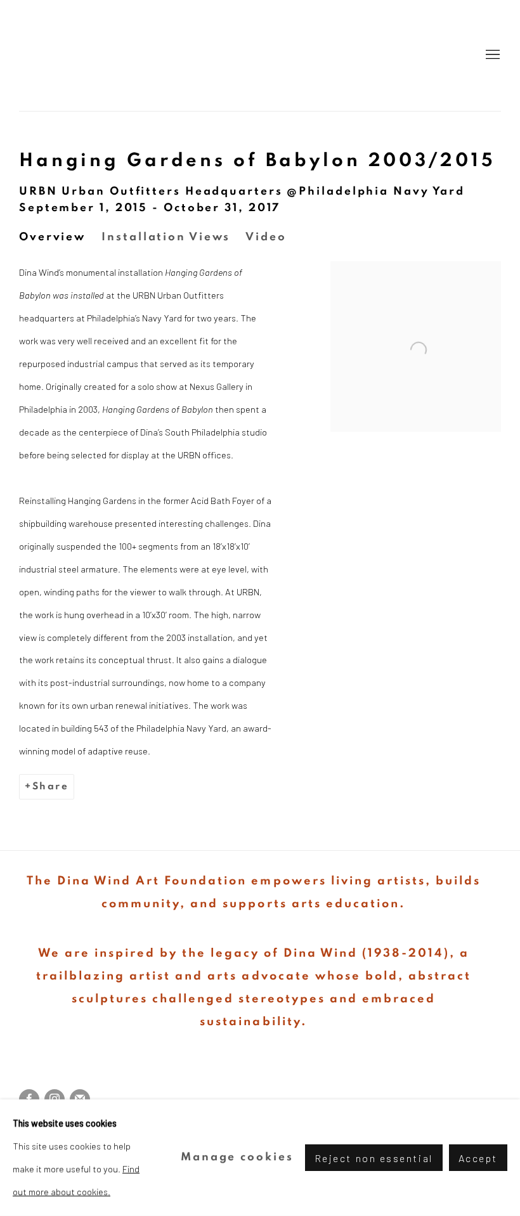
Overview (52, 237)
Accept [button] (478, 1158)
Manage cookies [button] (237, 1157)
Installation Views (165, 237)
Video (266, 237)
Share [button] (50, 786)
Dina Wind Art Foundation (260, 55)
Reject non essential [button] (374, 1158)
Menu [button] (491, 55)
